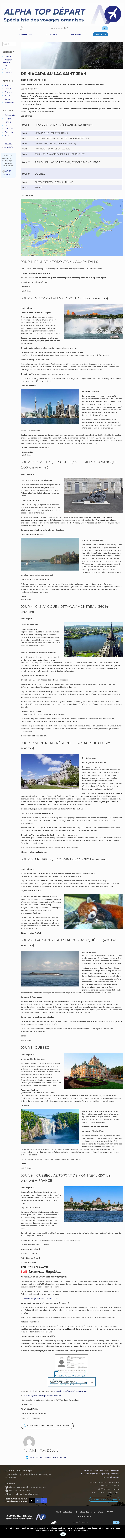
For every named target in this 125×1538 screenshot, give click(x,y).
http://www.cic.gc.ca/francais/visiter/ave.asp (40, 1298)
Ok (63, 1534)
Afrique (8, 56)
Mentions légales (64, 1512)
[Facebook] (38, 1500)
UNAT (110, 1512)
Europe (8, 69)
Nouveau (8, 144)
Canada (35, 1418)
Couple (8, 118)
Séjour (7, 95)
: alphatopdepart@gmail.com (23, 1494)
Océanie (8, 73)
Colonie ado (10, 115)
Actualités (8, 147)
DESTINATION (25, 34)
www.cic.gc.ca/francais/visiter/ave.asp (70, 1391)
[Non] (122, 1531)
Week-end (9, 102)
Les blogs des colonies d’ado (89, 1512)
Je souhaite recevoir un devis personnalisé (47, 1426)
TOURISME (76, 34)
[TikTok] (32, 1500)
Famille (8, 122)
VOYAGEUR (51, 34)
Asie (6, 66)
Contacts (100, 34)
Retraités (9, 132)
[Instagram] (44, 1500)
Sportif (7, 135)
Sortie (7, 99)
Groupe (8, 125)
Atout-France (84, 1516)
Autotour (9, 85)
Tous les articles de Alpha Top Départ (47, 1457)
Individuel (9, 129)
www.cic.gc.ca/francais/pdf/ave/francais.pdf (42, 1396)
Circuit (25, 1418)
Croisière (8, 92)
